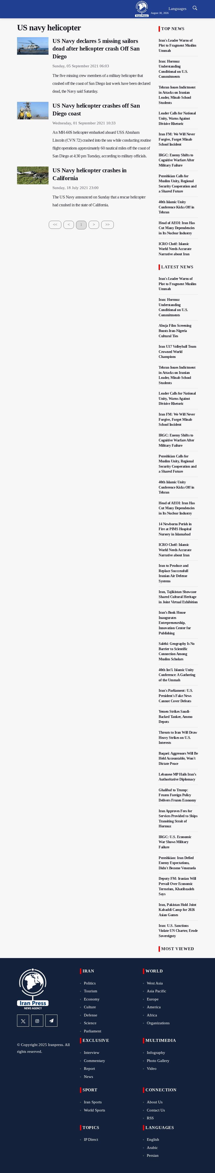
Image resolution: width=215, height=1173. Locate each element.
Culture (90, 1007)
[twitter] (23, 1021)
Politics (90, 983)
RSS (150, 1118)
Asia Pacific (156, 991)
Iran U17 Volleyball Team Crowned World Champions (177, 352)
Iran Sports (93, 1102)
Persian (153, 1155)
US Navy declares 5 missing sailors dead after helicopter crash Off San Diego (96, 49)
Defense (90, 1015)
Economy (92, 999)
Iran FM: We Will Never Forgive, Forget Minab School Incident (177, 139)
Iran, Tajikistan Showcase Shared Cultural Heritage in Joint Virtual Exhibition (178, 597)
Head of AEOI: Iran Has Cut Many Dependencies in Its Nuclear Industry (177, 228)
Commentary (94, 1061)
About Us (155, 1102)
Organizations (158, 1023)
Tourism (90, 991)
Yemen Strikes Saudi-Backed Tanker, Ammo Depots (175, 717)
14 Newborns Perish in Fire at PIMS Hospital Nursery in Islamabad (175, 529)
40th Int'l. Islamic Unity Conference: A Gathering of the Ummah (177, 675)
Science (90, 1023)
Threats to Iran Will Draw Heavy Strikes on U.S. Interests (178, 738)
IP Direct (91, 1139)
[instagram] (37, 1021)
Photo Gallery (158, 1061)
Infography (156, 1052)
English (153, 1139)
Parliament (92, 1031)
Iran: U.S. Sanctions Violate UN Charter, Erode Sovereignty (178, 931)
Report (89, 1068)
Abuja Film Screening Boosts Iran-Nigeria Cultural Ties (175, 331)
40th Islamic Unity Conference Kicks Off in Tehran (176, 207)
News (88, 1077)
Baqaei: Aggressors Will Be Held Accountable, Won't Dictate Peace (178, 758)
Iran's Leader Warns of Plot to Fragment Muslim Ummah (177, 45)
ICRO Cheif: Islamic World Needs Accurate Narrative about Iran (175, 249)
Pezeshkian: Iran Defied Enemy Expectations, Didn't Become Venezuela (177, 863)
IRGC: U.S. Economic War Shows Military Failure (175, 842)
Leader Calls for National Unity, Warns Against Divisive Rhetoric (177, 118)
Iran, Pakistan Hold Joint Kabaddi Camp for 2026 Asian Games (177, 910)
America (154, 1007)
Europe (153, 999)
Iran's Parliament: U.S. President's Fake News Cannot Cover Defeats (176, 696)
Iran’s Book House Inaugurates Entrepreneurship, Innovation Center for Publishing (175, 623)
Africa (152, 1015)
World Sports (94, 1110)
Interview (91, 1052)
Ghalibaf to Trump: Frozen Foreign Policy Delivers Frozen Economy (177, 795)
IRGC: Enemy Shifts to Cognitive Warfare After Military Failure (176, 160)
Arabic (152, 1148)
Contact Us (156, 1110)
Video (152, 1068)
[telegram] (51, 1021)
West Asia (155, 983)
